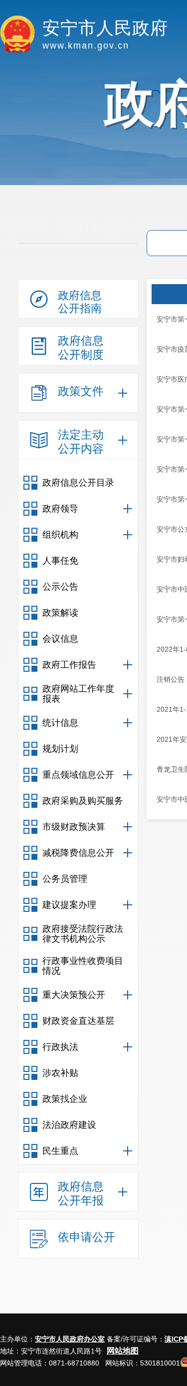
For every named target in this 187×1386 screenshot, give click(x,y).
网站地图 (123, 1350)
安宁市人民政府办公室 (70, 1339)
